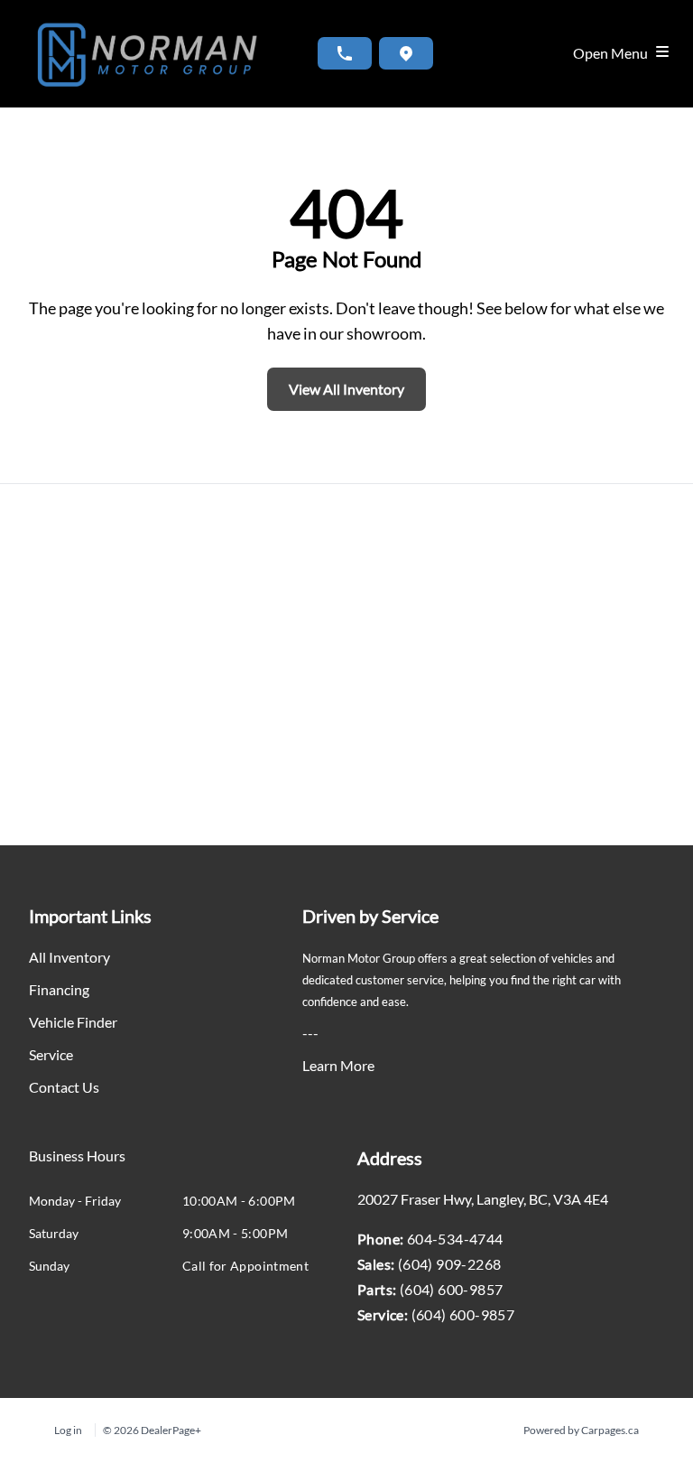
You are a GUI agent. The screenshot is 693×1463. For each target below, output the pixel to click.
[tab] (77, 1165)
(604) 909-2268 (450, 1263)
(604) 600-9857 (452, 1289)
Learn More (338, 1065)
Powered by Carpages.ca (581, 1430)
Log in (68, 1430)
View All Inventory (346, 388)
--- (310, 1032)
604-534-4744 (455, 1238)
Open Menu (613, 52)
